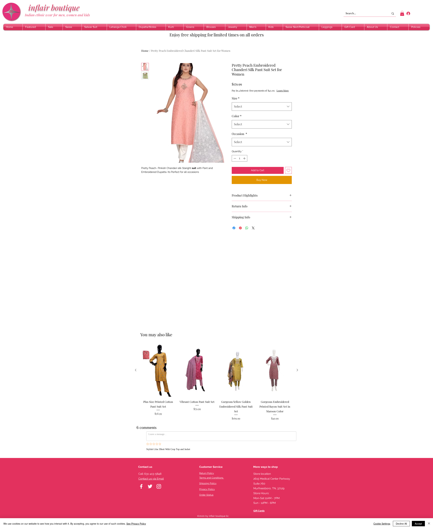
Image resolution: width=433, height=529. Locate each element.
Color (237, 116)
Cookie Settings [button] (381, 523)
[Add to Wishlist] (288, 170)
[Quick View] (158, 370)
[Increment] (244, 158)
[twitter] (150, 480)
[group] (216, 381)
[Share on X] (253, 228)
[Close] (429, 523)
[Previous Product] (136, 370)
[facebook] (141, 480)
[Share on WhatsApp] (247, 228)
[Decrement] (234, 158)
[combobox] (262, 106)
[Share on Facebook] (234, 228)
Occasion (239, 134)
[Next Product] (297, 370)
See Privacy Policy (136, 523)
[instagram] (159, 480)
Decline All (401, 523)
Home (145, 50)
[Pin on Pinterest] (240, 228)
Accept (418, 523)
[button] (402, 13)
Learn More (283, 90)
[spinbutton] (239, 158)
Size (236, 98)
